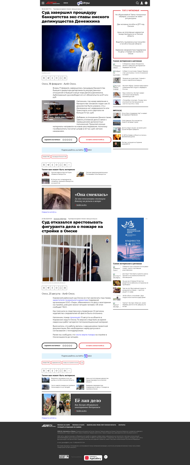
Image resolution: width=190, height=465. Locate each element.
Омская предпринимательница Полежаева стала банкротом (97, 173)
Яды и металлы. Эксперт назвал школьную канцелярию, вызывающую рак (133, 94)
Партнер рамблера (76, 457)
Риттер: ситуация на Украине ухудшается (132, 143)
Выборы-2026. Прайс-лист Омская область (101, 425)
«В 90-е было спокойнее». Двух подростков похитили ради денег (134, 296)
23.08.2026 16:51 (47, 219)
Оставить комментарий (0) (95, 139)
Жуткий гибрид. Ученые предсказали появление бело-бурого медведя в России (135, 87)
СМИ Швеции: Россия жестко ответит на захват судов (132, 121)
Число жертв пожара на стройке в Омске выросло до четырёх (63, 386)
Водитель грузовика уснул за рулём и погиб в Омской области (130, 43)
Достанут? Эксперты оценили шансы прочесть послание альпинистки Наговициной (135, 275)
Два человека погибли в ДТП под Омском (130, 25)
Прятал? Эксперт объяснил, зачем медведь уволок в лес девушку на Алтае (134, 304)
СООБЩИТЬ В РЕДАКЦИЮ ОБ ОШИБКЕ (69, 427)
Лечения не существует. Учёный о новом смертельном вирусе (133, 79)
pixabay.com (46, 73)
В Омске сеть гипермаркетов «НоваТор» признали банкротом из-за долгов (62, 181)
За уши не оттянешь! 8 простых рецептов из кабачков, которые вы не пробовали (135, 282)
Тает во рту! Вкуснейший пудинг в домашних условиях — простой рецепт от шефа (134, 290)
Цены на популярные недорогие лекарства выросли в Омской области (130, 34)
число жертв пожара (85, 335)
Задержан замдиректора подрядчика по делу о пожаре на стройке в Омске (130, 52)
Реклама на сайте (63, 425)
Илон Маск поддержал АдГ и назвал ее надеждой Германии (134, 114)
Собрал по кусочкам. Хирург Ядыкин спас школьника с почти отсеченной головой (135, 72)
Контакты (122, 425)
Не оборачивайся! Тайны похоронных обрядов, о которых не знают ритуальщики (130, 16)
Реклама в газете (78, 425)
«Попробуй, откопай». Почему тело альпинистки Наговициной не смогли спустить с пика (134, 102)
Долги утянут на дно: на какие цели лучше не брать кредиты (134, 128)
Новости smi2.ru (49, 212)
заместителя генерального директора (70, 300)
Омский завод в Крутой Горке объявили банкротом (61, 173)
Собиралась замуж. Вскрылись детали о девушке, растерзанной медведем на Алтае (133, 65)
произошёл (75, 317)
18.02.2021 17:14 (46, 9)
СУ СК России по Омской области (53, 282)
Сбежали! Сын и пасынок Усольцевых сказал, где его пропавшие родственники (135, 268)
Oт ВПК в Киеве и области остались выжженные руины (134, 135)
